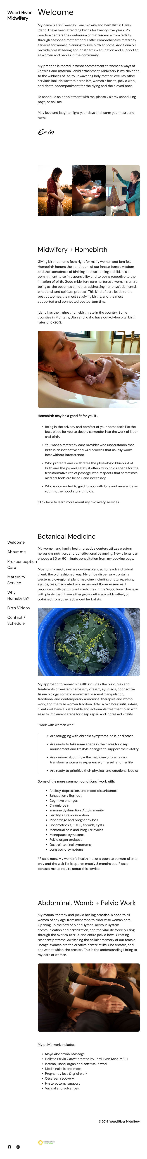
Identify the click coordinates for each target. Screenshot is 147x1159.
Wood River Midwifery (19, 15)
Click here (45, 502)
